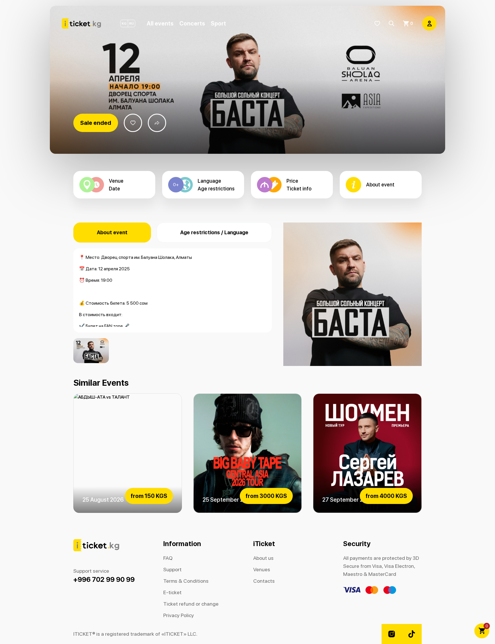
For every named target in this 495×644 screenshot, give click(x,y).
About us (263, 558)
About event (112, 232)
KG (124, 23)
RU (131, 23)
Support (172, 569)
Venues (261, 569)
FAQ (167, 558)
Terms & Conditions (186, 581)
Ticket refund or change (191, 604)
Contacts (264, 581)
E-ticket (172, 592)
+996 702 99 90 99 (104, 579)
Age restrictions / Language (214, 232)
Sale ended (95, 122)
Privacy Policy (178, 615)
